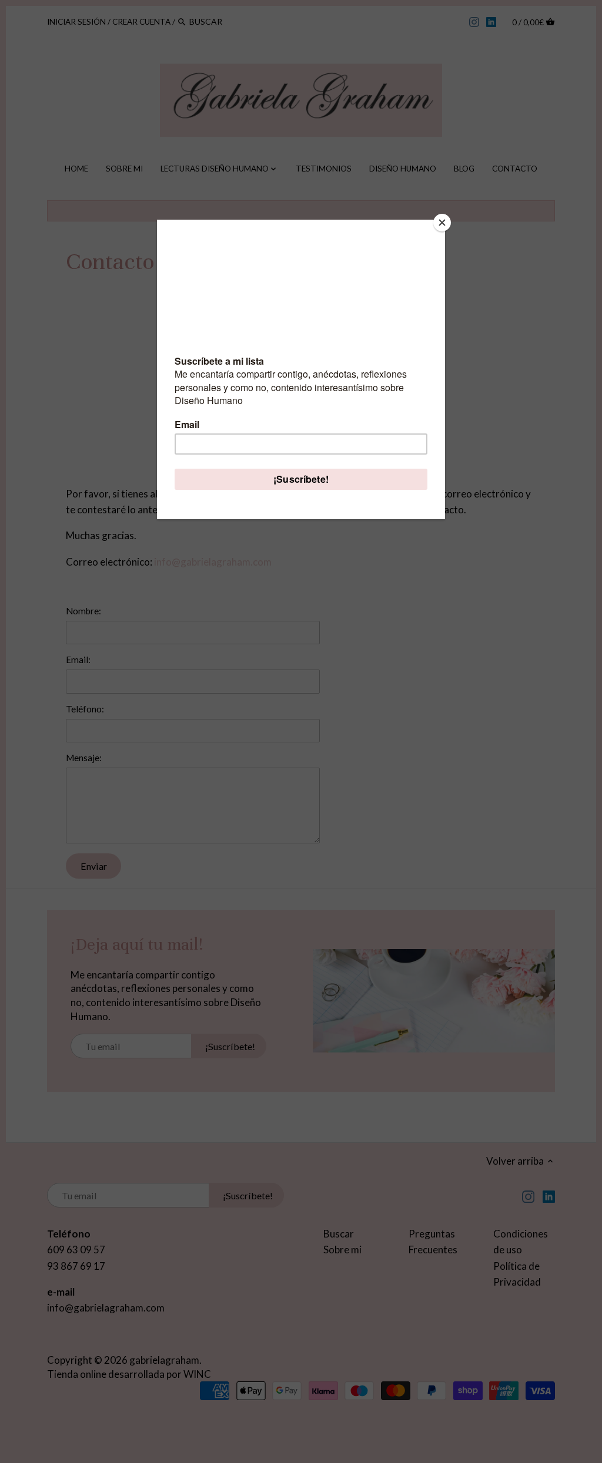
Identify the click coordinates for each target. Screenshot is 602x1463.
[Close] (442, 222)
